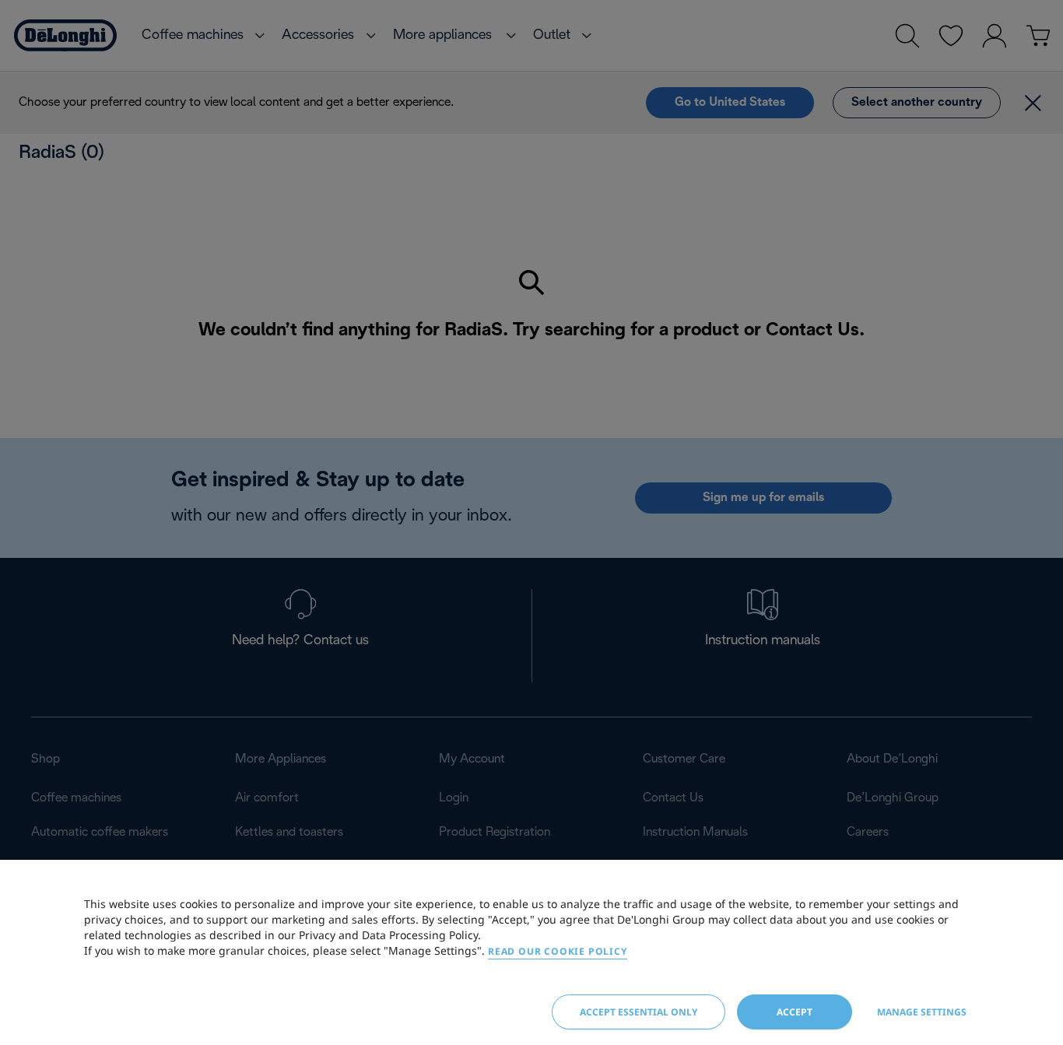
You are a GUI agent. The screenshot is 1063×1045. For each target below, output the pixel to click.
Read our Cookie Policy (557, 951)
